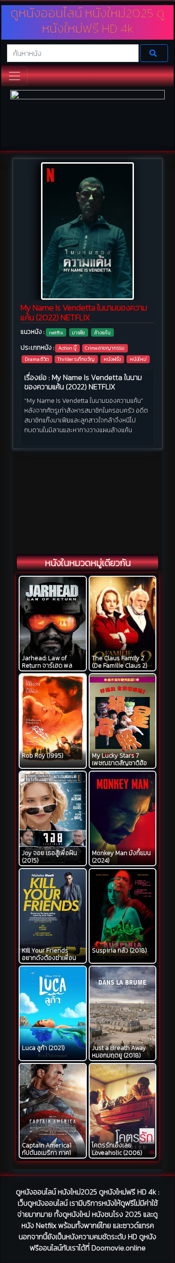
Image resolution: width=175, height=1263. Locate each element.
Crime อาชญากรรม (105, 348)
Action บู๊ (67, 348)
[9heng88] (87, 119)
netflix (56, 332)
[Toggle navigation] (14, 76)
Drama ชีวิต (37, 359)
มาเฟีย (78, 332)
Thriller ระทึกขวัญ (76, 359)
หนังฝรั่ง (112, 359)
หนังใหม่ (138, 359)
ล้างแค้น (102, 332)
